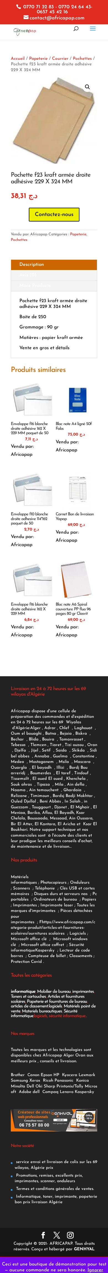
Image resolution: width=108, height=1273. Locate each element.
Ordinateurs (46, 899)
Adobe (25, 1092)
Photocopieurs (53, 883)
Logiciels (78, 934)
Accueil (18, 58)
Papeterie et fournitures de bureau (57, 1001)
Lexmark (87, 1075)
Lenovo (66, 1092)
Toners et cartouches (28, 996)
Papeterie (38, 58)
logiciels (55, 1006)
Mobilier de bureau (54, 991)
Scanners (22, 888)
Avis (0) (28, 275)
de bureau (68, 899)
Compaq (50, 1092)
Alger (35, 728)
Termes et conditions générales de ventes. (54, 1189)
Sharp (49, 1086)
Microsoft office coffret (44, 945)
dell (36, 1092)
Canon (33, 1075)
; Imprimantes (24, 905)
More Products (35, 285)
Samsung (19, 1081)
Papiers (89, 899)
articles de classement (29, 1006)
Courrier (60, 58)
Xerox (34, 1081)
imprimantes (83, 991)
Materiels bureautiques (42, 1011)
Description (31, 264)
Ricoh (48, 1081)
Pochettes (82, 58)
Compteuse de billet (47, 956)
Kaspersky (46, 950)
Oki (38, 1086)
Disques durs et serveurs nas (61, 894)
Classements (81, 956)
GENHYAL (84, 1249)
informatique (23, 991)
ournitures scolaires (47, 934)
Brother (18, 1075)
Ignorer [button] (95, 1270)
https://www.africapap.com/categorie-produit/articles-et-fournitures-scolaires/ (53, 928)
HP (56, 1075)
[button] (87, 87)
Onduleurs (79, 883)
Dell (30, 1086)
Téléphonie (45, 888)
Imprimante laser (56, 905)
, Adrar (49, 728)
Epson (46, 1075)
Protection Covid (26, 962)
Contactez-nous (54, 214)
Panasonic (64, 1081)
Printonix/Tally (69, 1086)
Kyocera (69, 1075)
